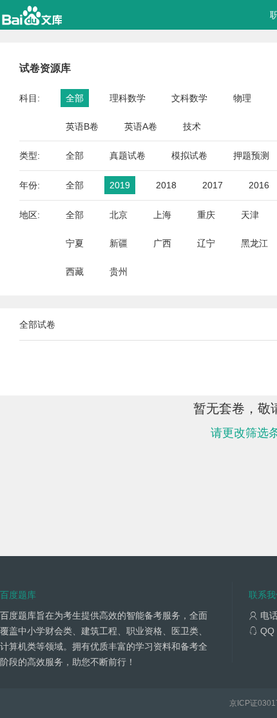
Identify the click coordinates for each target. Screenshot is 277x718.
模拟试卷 (189, 155)
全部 (75, 98)
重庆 (206, 215)
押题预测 (251, 155)
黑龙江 (254, 243)
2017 (212, 185)
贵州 (119, 271)
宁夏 (75, 243)
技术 (192, 126)
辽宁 (206, 243)
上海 (162, 215)
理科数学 (128, 98)
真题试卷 (128, 155)
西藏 (75, 271)
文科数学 (189, 98)
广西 (162, 243)
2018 (166, 185)
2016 (259, 185)
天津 (250, 215)
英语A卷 (140, 126)
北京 (119, 215)
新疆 (119, 243)
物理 (242, 98)
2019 (120, 185)
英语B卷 (82, 126)
